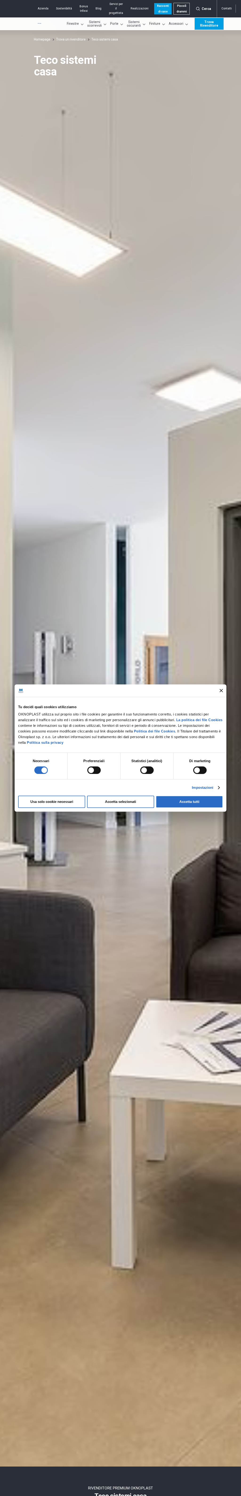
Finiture (154, 23)
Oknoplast (39, 23)
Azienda (43, 8)
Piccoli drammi (182, 8)
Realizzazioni (140, 8)
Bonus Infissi (84, 8)
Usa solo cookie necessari (51, 802)
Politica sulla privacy (45, 742)
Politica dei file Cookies (154, 731)
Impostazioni (202, 787)
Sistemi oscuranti (134, 23)
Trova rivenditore (209, 23)
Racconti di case (163, 8)
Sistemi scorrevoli (94, 23)
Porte (114, 23)
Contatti (226, 8)
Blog (98, 8)
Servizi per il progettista (116, 8)
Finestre (73, 23)
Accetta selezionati (120, 802)
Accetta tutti (189, 802)
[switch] (94, 770)
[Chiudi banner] (221, 690)
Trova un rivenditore (71, 39)
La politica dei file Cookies (199, 720)
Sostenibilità (64, 8)
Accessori (176, 23)
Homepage (42, 39)
